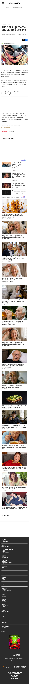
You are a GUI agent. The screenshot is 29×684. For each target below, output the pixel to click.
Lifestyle (3, 556)
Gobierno (3, 574)
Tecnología (4, 566)
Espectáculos (4, 605)
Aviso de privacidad (14, 673)
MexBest (4, 622)
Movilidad (3, 589)
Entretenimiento (18, 8)
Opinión (3, 594)
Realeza (3, 606)
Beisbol (3, 551)
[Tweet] (23, 40)
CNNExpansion (5, 127)
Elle (2, 615)
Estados (3, 579)
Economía (3, 563)
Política (3, 573)
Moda (2, 609)
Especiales (3, 601)
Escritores (11, 131)
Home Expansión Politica (6, 562)
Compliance (14, 675)
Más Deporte (4, 555)
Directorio (14, 678)
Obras (2, 567)
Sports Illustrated (7, 549)
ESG (2, 568)
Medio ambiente (4, 585)
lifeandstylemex (15, 660)
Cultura (3, 612)
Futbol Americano (5, 552)
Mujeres (3, 569)
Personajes (3, 627)
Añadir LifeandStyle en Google (9, 43)
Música (2, 545)
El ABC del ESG (4, 593)
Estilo (7, 8)
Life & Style (4, 539)
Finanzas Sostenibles (6, 590)
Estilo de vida (4, 620)
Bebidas (3, 625)
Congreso (3, 577)
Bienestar (3, 628)
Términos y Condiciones (14, 672)
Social (2, 587)
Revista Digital (4, 557)
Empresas (3, 561)
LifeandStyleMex (11, 660)
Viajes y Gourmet (5, 546)
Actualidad (3, 598)
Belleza (3, 610)
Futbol (3, 550)
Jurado (3, 631)
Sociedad (3, 582)
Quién (3, 604)
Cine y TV (3, 544)
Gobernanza (4, 588)
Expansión (4, 560)
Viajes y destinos (5, 626)
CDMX (2, 578)
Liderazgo (3, 599)
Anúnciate (14, 676)
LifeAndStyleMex (18, 660)
